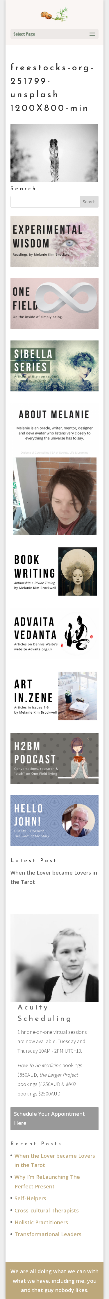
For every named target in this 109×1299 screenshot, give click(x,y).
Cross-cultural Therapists (47, 1210)
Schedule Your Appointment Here (49, 1118)
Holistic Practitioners (41, 1222)
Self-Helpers (30, 1198)
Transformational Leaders (48, 1234)
